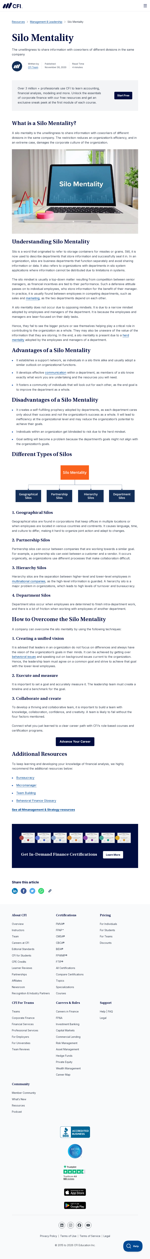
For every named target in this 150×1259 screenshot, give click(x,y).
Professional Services (25, 1030)
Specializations (65, 987)
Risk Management (66, 1043)
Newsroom (18, 987)
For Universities (21, 1043)
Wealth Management (68, 1068)
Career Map (63, 1074)
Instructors (18, 930)
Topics (60, 980)
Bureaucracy (25, 777)
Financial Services (23, 1024)
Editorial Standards (23, 949)
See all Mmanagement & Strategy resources (43, 809)
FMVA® (60, 923)
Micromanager (26, 785)
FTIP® (59, 961)
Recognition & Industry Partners (31, 993)
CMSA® (60, 936)
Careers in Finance (67, 1011)
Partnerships (19, 974)
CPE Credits (19, 961)
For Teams (106, 936)
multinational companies (28, 581)
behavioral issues (24, 657)
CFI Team (33, 67)
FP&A (59, 1017)
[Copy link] (50, 893)
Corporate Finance (23, 1017)
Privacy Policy (48, 1236)
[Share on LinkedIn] (15, 893)
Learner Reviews (22, 967)
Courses (61, 993)
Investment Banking (67, 1024)
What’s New (19, 1099)
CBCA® (60, 942)
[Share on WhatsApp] (41, 893)
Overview (18, 923)
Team (15, 936)
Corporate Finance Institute (12, 5)
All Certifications (65, 967)
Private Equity (64, 1061)
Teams (16, 1011)
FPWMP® (61, 955)
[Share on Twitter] (32, 893)
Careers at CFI (20, 942)
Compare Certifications (70, 974)
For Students (107, 930)
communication (55, 372)
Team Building (26, 793)
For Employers (20, 1036)
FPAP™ (60, 930)
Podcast (17, 1111)
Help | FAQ (106, 1011)
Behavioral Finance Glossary (36, 800)
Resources (18, 1105)
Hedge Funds (64, 1055)
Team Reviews (21, 1049)
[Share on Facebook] (24, 893)
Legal (103, 1017)
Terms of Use (68, 1236)
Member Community (24, 1092)
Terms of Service (90, 1236)
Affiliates (17, 980)
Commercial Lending (68, 1036)
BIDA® (59, 949)
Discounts (106, 942)
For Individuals (108, 923)
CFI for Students (21, 955)
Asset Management (67, 1049)
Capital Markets (65, 1030)
